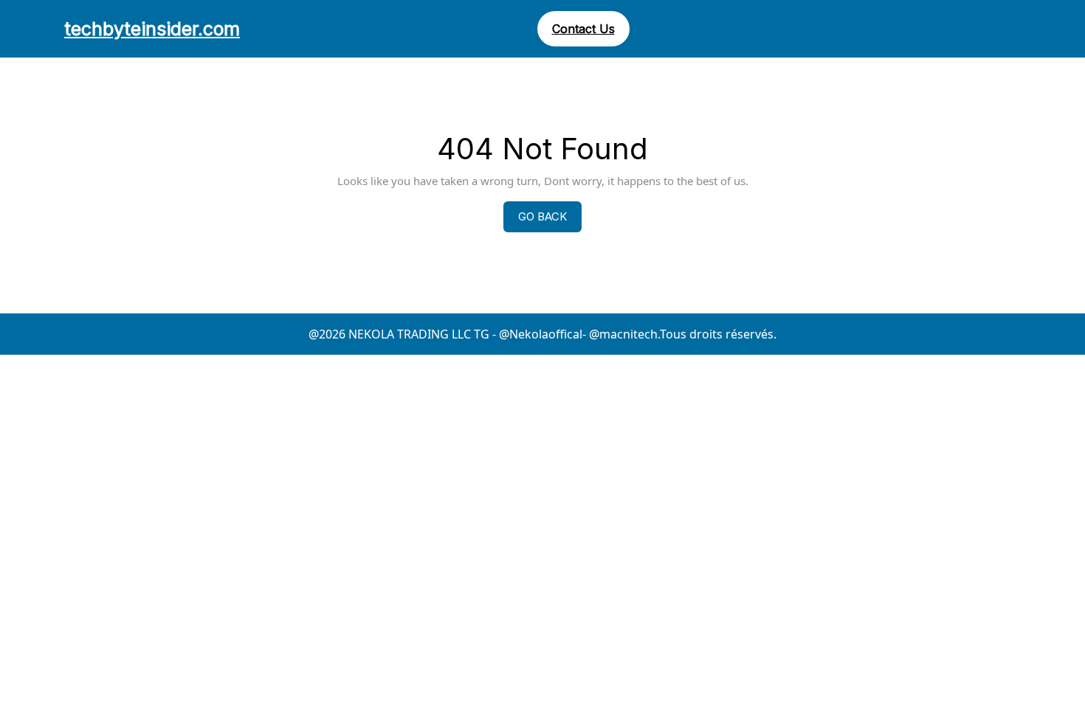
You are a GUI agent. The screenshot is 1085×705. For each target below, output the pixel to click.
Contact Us (583, 28)
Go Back (550, 221)
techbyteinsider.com (152, 29)
